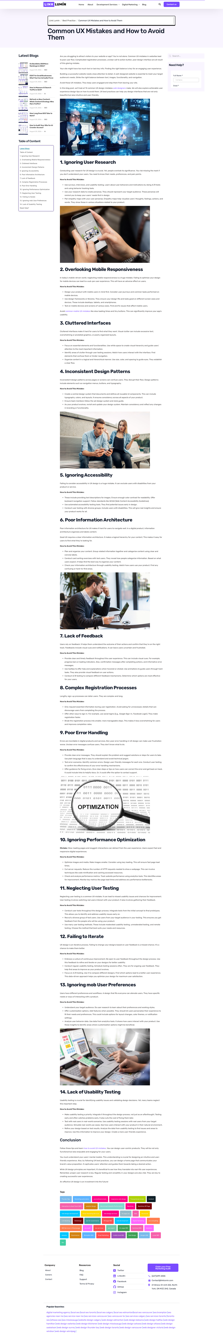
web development (122, 1221)
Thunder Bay (66, 1199)
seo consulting (153, 1221)
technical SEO (137, 1228)
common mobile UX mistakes (78, 311)
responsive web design (118, 1199)
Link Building (66, 1221)
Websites (149, 1228)
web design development (70, 1213)
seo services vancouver (96, 1316)
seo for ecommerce (92, 1221)
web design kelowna (134, 1320)
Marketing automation (82, 1199)
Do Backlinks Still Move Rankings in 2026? (39, 65)
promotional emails (100, 1199)
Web (135, 1213)
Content (151, 1199)
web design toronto (109, 1327)
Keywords (145, 1213)
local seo (75, 1312)
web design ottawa (151, 1323)
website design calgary (90, 1320)
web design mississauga (110, 1323)
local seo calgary (105, 1312)
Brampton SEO (88, 1235)
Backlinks (130, 1206)
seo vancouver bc (116, 1316)
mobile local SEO (118, 1235)
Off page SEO (108, 1221)
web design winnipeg (65, 1331)
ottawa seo (56, 1320)
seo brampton (160, 1312)
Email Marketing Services (91, 1213)
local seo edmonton (123, 1312)
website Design (91, 1206)
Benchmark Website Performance (111, 1206)
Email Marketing (103, 1235)
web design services (110, 1213)
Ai (45, 94)
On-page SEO (123, 1228)
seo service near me (74, 1316)
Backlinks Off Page (144, 1206)
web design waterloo (66, 1323)
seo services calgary (136, 1316)
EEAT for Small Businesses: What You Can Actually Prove (41, 77)
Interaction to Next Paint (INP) (71, 1206)
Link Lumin (54, 20)
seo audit (88, 1228)
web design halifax (154, 1320)
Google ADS (144, 1235)
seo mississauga (70, 1320)
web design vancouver (131, 1327)
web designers (119, 88)
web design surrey (66, 1327)
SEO (45, 70)
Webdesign (78, 1221)
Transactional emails (137, 1199)
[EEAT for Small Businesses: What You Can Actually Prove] (23, 79)
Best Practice (68, 20)
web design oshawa (132, 1323)
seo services (99, 1228)
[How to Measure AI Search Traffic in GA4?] (23, 91)
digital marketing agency (58, 1312)
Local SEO (156, 1235)
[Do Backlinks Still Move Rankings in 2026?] (23, 68)
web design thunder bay (87, 1327)
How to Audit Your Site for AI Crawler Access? (41, 126)
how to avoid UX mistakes (95, 1148)
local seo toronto (88, 1312)
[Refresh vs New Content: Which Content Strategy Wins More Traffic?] (23, 104)
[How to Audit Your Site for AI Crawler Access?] (23, 129)
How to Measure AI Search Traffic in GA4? (40, 89)
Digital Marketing (138, 1221)
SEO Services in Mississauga (71, 1228)
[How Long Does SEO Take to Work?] (23, 117)
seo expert (111, 1228)
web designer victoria (153, 1327)
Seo (63, 1242)
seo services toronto (157, 1316)
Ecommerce (75, 1235)
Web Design (132, 1235)
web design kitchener (87, 1323)
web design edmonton (112, 1320)
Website (64, 1235)
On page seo (126, 1213)
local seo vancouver (142, 1312)
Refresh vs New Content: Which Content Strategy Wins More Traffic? (42, 101)
